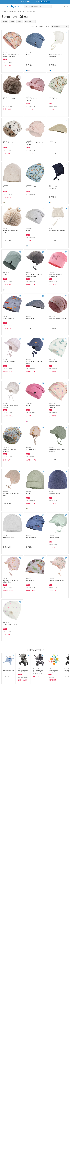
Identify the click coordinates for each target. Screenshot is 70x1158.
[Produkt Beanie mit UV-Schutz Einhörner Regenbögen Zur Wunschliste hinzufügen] (20, 33)
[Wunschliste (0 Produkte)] (64, 6)
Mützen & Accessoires (17, 12)
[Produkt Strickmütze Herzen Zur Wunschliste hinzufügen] (20, 515)
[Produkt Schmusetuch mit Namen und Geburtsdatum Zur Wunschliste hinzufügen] (13, 655)
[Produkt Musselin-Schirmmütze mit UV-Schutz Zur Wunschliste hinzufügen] (66, 427)
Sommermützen (31, 12)
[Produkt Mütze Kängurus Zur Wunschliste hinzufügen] (43, 427)
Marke (5, 22)
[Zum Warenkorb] (67, 6)
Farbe (20, 22)
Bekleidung (5, 12)
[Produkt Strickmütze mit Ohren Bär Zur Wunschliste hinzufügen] (66, 208)
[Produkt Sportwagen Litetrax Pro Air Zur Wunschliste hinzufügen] (28, 655)
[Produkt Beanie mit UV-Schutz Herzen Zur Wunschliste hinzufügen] (66, 296)
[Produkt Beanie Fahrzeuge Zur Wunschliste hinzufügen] (20, 296)
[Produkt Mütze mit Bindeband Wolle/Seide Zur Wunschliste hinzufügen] (66, 33)
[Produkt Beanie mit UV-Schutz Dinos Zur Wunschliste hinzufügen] (43, 165)
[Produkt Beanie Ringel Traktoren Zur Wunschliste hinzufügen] (20, 121)
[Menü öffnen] (2, 6)
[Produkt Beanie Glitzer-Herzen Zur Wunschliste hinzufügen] (20, 602)
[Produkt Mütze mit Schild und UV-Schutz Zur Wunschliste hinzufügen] (43, 339)
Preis (12, 22)
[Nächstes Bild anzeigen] (22, 41)
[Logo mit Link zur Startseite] (13, 6)
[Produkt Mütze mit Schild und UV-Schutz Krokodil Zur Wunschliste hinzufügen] (43, 252)
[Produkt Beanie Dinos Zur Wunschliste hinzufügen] (66, 339)
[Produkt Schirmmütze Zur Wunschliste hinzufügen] (43, 296)
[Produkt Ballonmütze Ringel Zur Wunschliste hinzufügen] (20, 339)
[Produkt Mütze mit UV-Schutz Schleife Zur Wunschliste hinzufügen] (43, 77)
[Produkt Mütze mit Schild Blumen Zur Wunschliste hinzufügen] (66, 558)
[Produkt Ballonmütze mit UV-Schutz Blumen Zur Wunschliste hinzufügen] (20, 383)
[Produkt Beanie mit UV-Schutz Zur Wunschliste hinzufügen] (66, 471)
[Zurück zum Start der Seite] (68, 1145)
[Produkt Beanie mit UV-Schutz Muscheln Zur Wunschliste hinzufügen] (66, 383)
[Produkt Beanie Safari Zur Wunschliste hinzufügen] (66, 77)
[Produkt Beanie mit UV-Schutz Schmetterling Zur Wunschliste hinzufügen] (66, 252)
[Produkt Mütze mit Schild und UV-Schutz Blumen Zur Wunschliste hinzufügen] (20, 558)
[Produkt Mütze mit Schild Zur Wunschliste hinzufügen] (66, 515)
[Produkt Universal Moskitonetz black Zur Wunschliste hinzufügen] (43, 655)
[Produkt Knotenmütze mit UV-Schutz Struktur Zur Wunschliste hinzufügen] (43, 121)
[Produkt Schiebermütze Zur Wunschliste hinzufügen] (66, 121)
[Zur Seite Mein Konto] (60, 6)
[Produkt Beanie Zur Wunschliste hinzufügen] (43, 33)
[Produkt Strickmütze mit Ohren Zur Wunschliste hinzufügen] (20, 77)
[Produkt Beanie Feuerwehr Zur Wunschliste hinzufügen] (43, 515)
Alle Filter (28, 22)
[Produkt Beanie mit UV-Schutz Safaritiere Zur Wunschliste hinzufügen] (20, 427)
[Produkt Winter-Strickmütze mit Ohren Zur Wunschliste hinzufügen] (20, 208)
